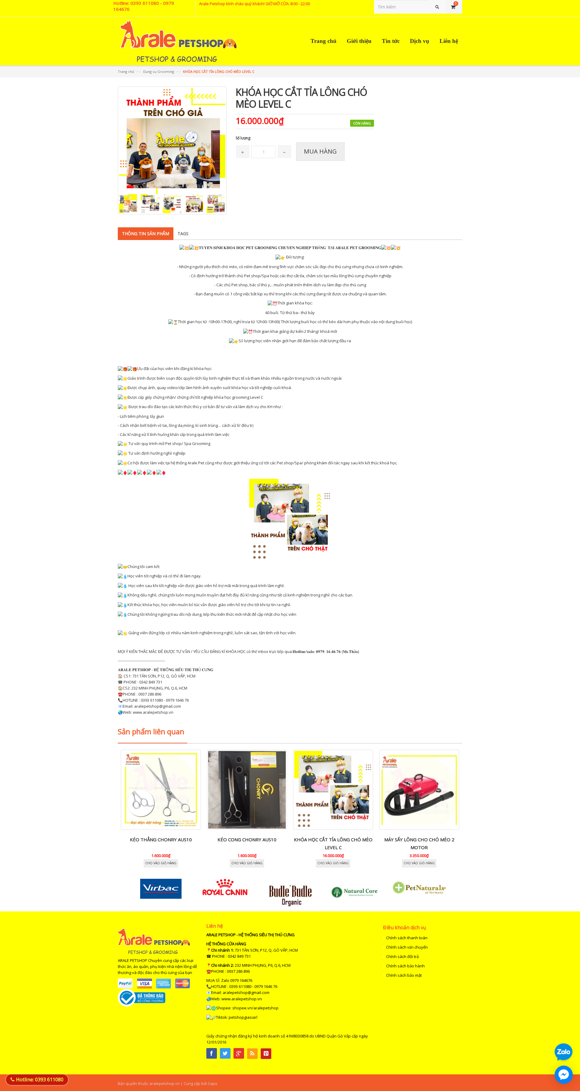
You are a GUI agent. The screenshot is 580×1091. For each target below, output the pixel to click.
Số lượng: (243, 138)
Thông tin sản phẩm (145, 233)
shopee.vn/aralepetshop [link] (255, 1008)
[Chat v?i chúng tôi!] (564, 1075)
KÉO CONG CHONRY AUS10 (160, 839)
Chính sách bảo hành (405, 966)
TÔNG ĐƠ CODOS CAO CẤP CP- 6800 (419, 839)
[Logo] (154, 940)
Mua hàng (320, 151)
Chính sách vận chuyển (407, 947)
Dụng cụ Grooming (158, 71)
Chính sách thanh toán (406, 937)
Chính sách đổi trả (402, 956)
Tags (183, 233)
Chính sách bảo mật (404, 975)
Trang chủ (126, 71)
